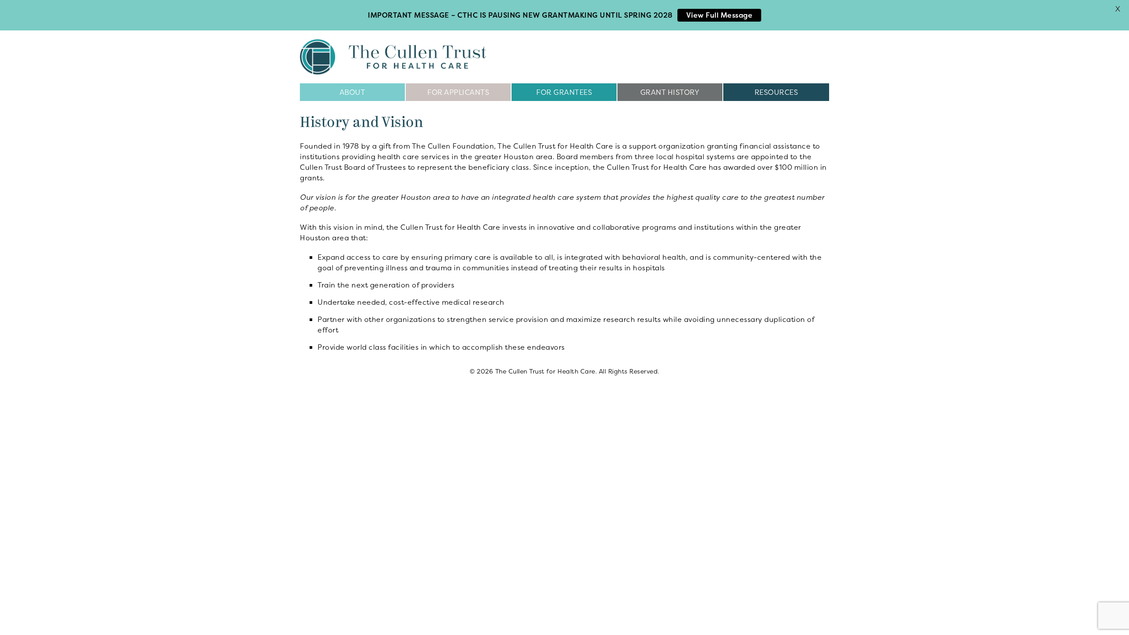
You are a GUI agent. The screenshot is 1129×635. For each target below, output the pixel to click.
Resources (776, 92)
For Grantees (564, 92)
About (353, 92)
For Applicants (458, 92)
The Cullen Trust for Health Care (393, 57)
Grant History (670, 92)
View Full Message (719, 15)
